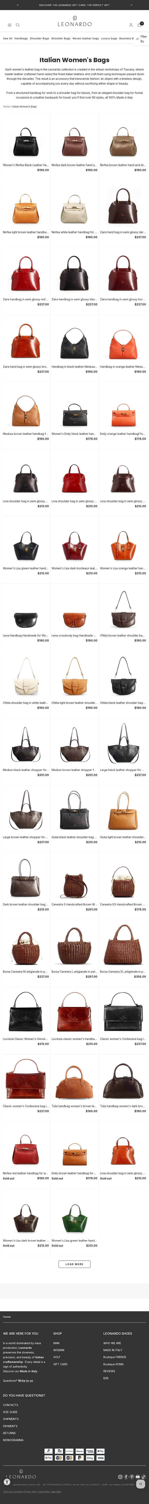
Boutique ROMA (113, 1364)
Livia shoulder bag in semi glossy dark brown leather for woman (123, 501)
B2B (105, 1378)
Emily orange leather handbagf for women (123, 433)
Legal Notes (56, 1491)
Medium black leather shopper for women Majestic (26, 770)
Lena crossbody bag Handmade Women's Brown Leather (75, 635)
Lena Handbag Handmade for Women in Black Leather (26, 635)
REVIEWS (109, 1371)
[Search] (17, 25)
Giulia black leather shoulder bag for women (75, 837)
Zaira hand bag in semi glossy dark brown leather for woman (123, 232)
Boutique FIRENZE (114, 1357)
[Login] (131, 25)
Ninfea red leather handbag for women (26, 1173)
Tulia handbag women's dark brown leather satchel (123, 1106)
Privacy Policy (30, 1491)
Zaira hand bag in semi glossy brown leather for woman (26, 366)
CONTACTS (10, 1405)
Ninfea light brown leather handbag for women (26, 232)
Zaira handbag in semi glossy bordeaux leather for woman (123, 299)
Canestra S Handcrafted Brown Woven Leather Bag (75, 904)
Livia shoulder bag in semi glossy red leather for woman (75, 501)
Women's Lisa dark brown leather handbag (26, 1240)
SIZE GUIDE (10, 1412)
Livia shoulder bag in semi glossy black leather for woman (26, 501)
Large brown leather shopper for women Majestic (26, 837)
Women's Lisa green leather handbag (26, 568)
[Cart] (139, 25)
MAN (56, 1343)
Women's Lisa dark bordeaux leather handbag (75, 568)
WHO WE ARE (112, 1343)
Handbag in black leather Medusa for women (75, 366)
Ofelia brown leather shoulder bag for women (123, 635)
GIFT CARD (60, 1364)
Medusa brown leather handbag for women (26, 433)
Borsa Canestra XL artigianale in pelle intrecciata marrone (123, 971)
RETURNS (9, 1433)
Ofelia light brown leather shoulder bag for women (75, 702)
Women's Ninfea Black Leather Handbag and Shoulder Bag (26, 165)
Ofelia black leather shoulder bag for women (123, 702)
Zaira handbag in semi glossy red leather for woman (26, 299)
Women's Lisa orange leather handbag (123, 568)
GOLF (56, 1357)
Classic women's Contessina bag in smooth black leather (123, 1039)
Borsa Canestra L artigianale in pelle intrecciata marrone (75, 971)
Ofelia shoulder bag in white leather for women (26, 702)
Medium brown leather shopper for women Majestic (75, 770)
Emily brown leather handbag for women (75, 1173)
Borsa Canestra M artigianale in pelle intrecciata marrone (26, 971)
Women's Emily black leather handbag (75, 433)
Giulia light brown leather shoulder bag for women (123, 837)
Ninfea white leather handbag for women (75, 232)
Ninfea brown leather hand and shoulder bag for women (123, 165)
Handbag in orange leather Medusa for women (123, 366)
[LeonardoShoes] (21, 1474)
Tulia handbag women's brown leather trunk (75, 1106)
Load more (74, 1264)
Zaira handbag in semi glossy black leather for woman (75, 299)
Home (6, 106)
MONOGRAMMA (13, 1440)
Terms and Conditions (13, 1491)
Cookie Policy (44, 1491)
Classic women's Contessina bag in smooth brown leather (26, 1106)
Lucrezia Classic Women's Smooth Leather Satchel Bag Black (26, 1039)
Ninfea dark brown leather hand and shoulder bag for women (75, 165)
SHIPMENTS (11, 1419)
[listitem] (120, 1477)
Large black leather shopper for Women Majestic (123, 770)
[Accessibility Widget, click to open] (7, 1481)
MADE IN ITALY (112, 1350)
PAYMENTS (10, 1426)
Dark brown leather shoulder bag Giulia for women (26, 904)
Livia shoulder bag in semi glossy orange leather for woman (123, 1173)
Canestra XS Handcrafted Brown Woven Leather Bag (123, 904)
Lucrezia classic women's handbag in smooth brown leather (75, 1039)
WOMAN (58, 1350)
